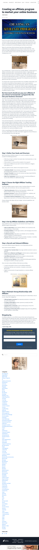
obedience (4, 476)
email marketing (5, 419)
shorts (3, 502)
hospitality (4, 442)
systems (4, 508)
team (3, 511)
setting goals (5, 501)
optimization (5, 480)
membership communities (8, 457)
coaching (4, 400)
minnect (4, 465)
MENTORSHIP (18, 2)
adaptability (4, 375)
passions (4, 482)
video (3, 518)
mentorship (4, 458)
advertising (4, 376)
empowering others (6, 422)
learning (4, 451)
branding (4, 394)
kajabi (3, 446)
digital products (5, 411)
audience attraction (6, 381)
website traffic (5, 525)
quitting (4, 493)
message (4, 460)
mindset (4, 464)
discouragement (5, 413)
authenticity (4, 382)
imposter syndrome (6, 443)
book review (5, 388)
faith (3, 429)
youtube (4, 528)
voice (3, 520)
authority (4, 383)
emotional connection (7, 420)
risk (3, 496)
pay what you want (6, 483)
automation (4, 385)
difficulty (4, 410)
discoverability (5, 416)
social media (4, 503)
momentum (4, 471)
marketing (4, 455)
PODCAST (27, 2)
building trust (5, 395)
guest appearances (6, 439)
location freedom (6, 454)
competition (5, 401)
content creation (6, 405)
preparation (4, 486)
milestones (4, 462)
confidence (4, 403)
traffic (3, 515)
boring (3, 391)
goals (3, 438)
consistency (4, 404)
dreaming (4, 417)
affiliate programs (6, 378)
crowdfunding (5, 408)
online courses (5, 477)
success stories (5, 506)
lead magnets (5, 448)
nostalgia (4, 474)
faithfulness (4, 430)
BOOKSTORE (33, 2)
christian (4, 398)
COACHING (5, 2)
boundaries (4, 392)
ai (2, 379)
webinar (4, 524)
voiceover (4, 521)
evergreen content (6, 424)
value (3, 517)
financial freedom (6, 432)
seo (3, 499)
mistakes (4, 468)
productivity (4, 490)
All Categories (5, 373)
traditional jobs (5, 514)
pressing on (4, 487)
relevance (4, 495)
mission (3, 467)
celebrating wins (6, 397)
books (3, 389)
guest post (4, 441)
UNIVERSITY (11, 2)
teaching (4, 509)
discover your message (7, 414)
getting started (5, 435)
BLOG (23, 2)
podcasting (4, 484)
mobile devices (5, 470)
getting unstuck (5, 436)
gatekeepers (5, 433)
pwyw (3, 492)
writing (3, 527)
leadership (4, 449)
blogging (4, 386)
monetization (5, 473)
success (3, 505)
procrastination (5, 489)
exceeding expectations (7, 426)
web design (4, 522)
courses (4, 407)
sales (3, 498)
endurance (4, 423)
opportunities (5, 479)
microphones (5, 461)
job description (5, 445)
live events (4, 452)
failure (3, 427)
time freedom (5, 512)
